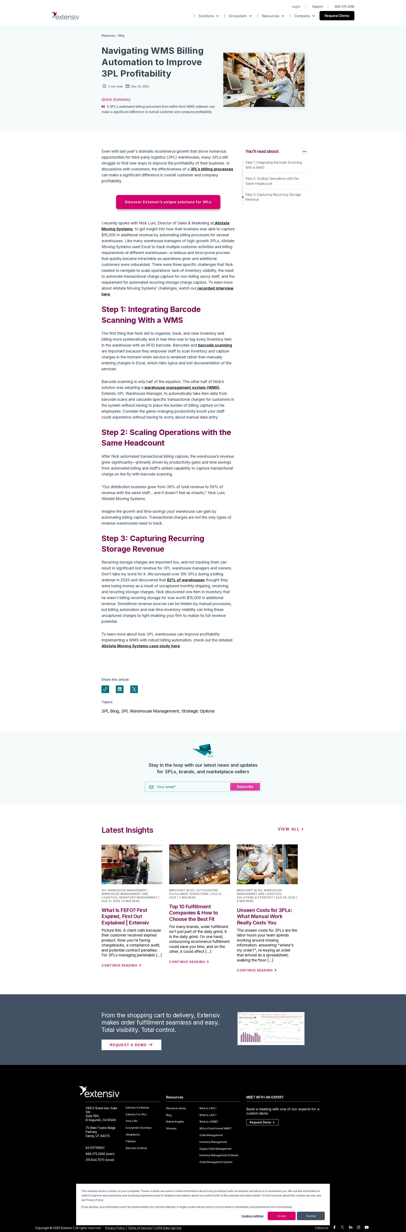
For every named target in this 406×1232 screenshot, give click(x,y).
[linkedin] (350, 1227)
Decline (311, 1216)
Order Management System (215, 1162)
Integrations (133, 1134)
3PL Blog (110, 711)
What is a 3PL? (208, 1108)
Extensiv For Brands (137, 1107)
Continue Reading (120, 965)
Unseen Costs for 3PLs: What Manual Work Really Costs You (264, 916)
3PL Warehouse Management (150, 711)
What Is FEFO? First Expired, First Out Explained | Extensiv (125, 916)
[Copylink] (105, 689)
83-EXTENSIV (95, 1147)
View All (289, 829)
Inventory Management (138, 897)
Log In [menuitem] (296, 6)
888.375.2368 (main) (100, 1154)
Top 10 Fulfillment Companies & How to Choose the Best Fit (193, 912)
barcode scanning (215, 345)
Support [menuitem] (317, 6)
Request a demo (129, 1045)
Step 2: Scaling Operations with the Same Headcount (272, 180)
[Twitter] (134, 689)
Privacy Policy (115, 1228)
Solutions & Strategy (255, 897)
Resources (271, 16)
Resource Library (176, 1108)
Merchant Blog (182, 890)
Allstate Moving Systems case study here (141, 646)
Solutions (207, 16)
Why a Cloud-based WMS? (215, 1128)
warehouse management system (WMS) (181, 387)
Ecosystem (238, 16)
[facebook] (334, 1227)
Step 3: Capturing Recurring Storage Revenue (273, 197)
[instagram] (358, 1227)
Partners (131, 1141)
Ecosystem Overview (138, 1127)
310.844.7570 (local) (100, 1160)
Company (302, 16)
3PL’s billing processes (212, 169)
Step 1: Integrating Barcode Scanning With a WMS (273, 164)
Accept (281, 1216)
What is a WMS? (208, 1121)
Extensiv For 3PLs (136, 1114)
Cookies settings (252, 1216)
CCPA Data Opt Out (168, 1228)
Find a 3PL (132, 1121)
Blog (121, 35)
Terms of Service (140, 1228)
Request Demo (337, 16)
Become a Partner (136, 1148)
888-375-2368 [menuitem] (344, 6)
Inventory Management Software (218, 1155)
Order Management (211, 1135)
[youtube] (367, 1227)
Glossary (171, 1128)
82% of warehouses (186, 580)
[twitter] (342, 1228)
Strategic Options (198, 711)
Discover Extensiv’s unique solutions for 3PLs (168, 202)
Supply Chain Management (215, 1148)
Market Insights (175, 1121)
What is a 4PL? (208, 1115)
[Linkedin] (119, 689)
